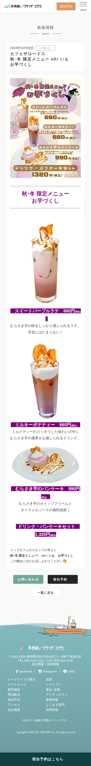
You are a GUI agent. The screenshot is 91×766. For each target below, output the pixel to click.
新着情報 (52, 699)
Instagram (50, 671)
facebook (25, 671)
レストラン (53, 684)
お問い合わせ (28, 579)
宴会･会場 (53, 689)
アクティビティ (57, 694)
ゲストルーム (17, 684)
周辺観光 (14, 694)
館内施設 (14, 689)
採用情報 (53, 664)
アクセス (14, 704)
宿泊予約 (66, 6)
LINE (71, 671)
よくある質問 (55, 704)
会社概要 (38, 664)
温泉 (49, 679)
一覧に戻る (45, 592)
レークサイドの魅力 (22, 679)
